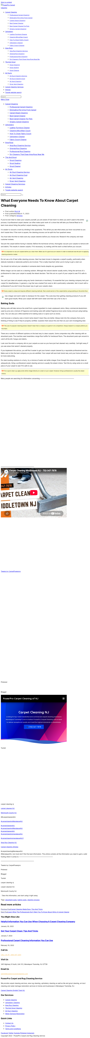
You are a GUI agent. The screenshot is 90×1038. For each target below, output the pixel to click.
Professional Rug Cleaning (20, 151)
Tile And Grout (11, 157)
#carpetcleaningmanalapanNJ (12, 834)
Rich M (17, 211)
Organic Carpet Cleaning (19, 122)
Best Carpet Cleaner (17, 116)
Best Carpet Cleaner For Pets (21, 119)
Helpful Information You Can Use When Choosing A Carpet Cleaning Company (38, 921)
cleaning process (33, 900)
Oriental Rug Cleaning (18, 148)
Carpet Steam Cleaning (19, 113)
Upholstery (9, 125)
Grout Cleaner (15, 166)
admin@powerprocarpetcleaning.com (14, 974)
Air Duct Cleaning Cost (18, 175)
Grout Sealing (15, 163)
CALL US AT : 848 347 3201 (11, 955)
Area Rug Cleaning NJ (9, 842)
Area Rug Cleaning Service (20, 145)
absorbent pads (11, 900)
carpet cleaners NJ (8, 808)
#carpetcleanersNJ (8, 826)
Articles (8, 187)
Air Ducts (8, 169)
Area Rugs (9, 142)
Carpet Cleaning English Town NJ (13, 990)
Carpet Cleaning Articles (9, 847)
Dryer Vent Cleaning (17, 181)
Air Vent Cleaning (16, 178)
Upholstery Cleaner (17, 137)
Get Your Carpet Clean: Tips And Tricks (19, 931)
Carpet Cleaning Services (15, 184)
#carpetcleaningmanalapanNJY (12, 838)
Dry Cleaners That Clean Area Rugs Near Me (27, 154)
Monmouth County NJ (9, 813)
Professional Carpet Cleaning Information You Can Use (27, 940)
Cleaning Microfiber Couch (20, 131)
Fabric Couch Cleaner (18, 140)
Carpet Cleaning (11, 104)
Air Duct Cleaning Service (20, 172)
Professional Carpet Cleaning (21, 107)
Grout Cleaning (15, 160)
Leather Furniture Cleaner (20, 128)
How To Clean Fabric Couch (20, 134)
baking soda (22, 900)
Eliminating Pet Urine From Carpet (23, 110)
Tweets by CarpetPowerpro (11, 571)
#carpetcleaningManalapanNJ (12, 821)
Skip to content (6, 2)
